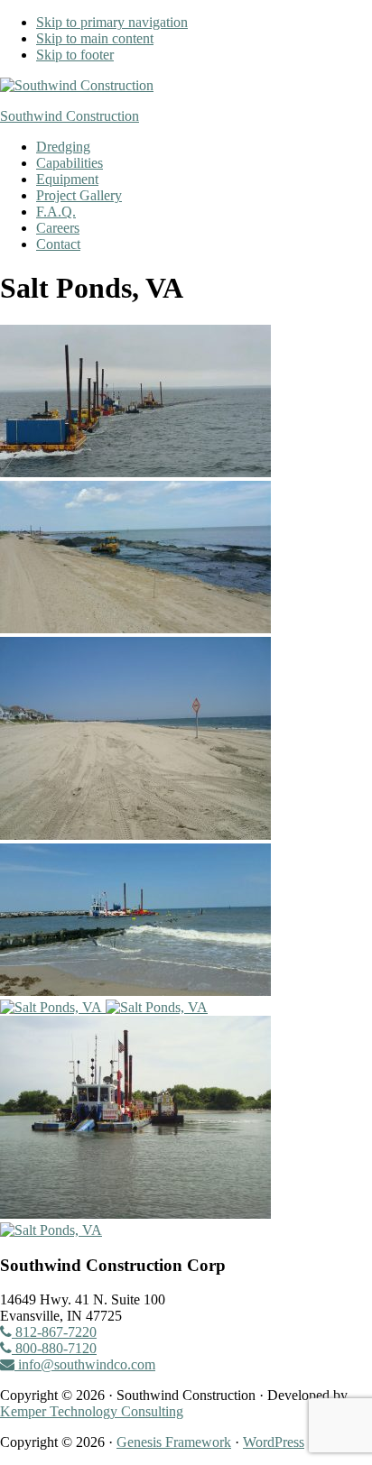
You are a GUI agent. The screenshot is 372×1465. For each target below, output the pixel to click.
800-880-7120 (54, 1348)
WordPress (273, 1442)
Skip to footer (75, 54)
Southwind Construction (69, 116)
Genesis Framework (173, 1442)
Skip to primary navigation (112, 22)
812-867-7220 (54, 1332)
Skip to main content (94, 38)
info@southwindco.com (84, 1364)
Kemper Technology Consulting (91, 1411)
